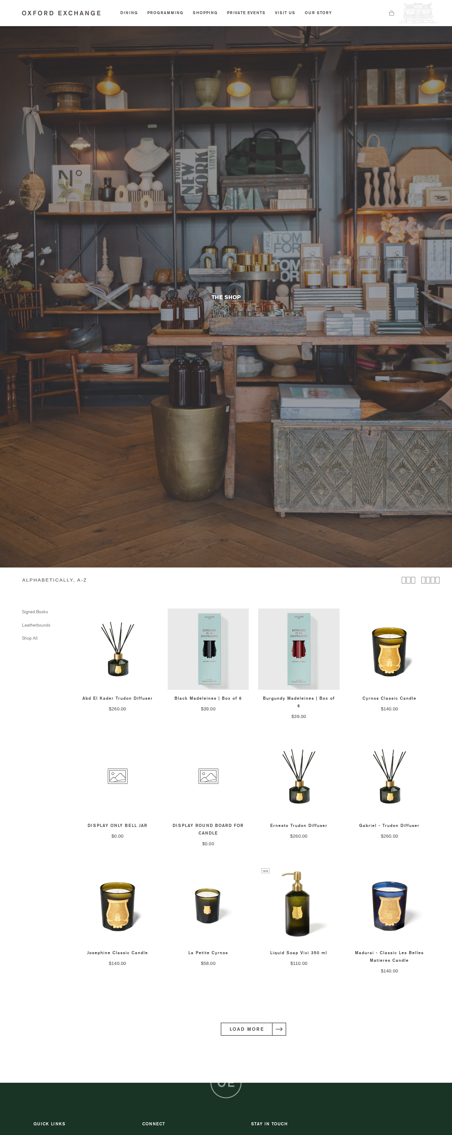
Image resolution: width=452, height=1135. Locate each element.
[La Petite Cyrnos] (208, 904)
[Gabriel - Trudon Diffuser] (389, 776)
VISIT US (285, 13)
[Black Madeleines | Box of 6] (208, 649)
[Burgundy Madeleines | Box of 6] (299, 649)
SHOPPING (205, 13)
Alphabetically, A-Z (54, 580)
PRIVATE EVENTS (246, 13)
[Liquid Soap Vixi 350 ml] (299, 904)
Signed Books (35, 612)
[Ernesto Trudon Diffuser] (299, 776)
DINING (129, 13)
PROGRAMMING (165, 13)
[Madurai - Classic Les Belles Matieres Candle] (389, 904)
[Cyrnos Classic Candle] (389, 649)
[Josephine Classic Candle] (117, 904)
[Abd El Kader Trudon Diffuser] (117, 649)
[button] (391, 13)
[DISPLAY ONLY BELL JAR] (117, 776)
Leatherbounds (36, 625)
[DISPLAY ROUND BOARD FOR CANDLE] (208, 776)
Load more (247, 1029)
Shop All (30, 638)
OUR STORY (318, 13)
